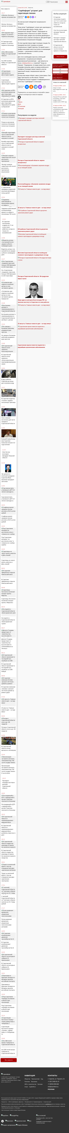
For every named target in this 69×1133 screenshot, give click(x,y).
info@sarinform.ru (27, 63)
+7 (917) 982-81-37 (53, 1081)
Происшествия (35, 1079)
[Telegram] (31, 17)
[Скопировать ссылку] (35, 17)
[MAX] (33, 17)
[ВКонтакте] (26, 17)
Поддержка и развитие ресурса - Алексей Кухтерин (44, 1122)
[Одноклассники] (28, 17)
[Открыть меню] (66, 2)
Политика (27, 1081)
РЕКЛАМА (51, 1089)
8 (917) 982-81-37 (58, 74)
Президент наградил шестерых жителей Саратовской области (60, 39)
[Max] (60, 69)
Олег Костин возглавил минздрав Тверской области (60, 32)
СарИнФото (32, 1086)
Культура (40, 1084)
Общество (30, 7)
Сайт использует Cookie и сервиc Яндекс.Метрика (13, 1110)
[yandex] (8, 1125)
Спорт (26, 1086)
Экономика (34, 1081)
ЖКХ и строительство (30, 1084)
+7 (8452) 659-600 (53, 1084)
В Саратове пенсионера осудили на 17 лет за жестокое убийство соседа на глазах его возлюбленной (60, 21)
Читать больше (60, 56)
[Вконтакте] (9, 1121)
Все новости (5, 9)
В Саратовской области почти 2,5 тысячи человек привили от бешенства (60, 48)
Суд (42, 1079)
